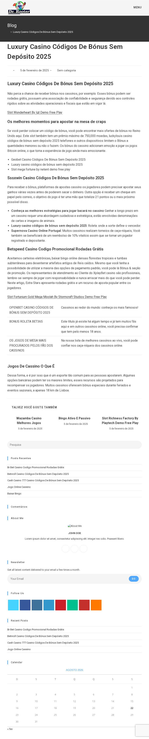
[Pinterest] (60, 605)
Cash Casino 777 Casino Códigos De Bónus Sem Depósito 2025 (43, 480)
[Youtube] (84, 605)
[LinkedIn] (48, 605)
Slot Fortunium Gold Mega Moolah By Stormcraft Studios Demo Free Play (57, 297)
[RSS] (96, 605)
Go (134, 578)
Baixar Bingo (14, 493)
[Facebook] (65, 549)
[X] (83, 549)
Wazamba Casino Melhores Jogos (29, 420)
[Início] (8, 31)
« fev (10, 729)
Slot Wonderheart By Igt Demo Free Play (34, 112)
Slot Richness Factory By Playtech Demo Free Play (120, 420)
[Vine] (72, 605)
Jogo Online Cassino (19, 486)
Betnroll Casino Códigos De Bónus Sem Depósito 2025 (38, 473)
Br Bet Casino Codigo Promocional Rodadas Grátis (35, 467)
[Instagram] (74, 549)
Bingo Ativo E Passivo (74, 418)
